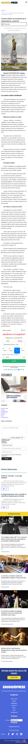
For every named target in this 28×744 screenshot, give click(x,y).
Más (4, 489)
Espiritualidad (4, 411)
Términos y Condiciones (21, 742)
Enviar (6, 458)
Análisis (3, 10)
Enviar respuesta (15, 437)
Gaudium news (4, 13)
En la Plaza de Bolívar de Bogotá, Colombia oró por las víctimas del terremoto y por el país (11, 613)
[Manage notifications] (24, 741)
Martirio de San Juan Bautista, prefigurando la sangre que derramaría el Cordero (14, 650)
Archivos (7, 720)
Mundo (2, 414)
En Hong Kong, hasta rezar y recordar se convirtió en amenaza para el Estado (13, 495)
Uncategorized (4, 417)
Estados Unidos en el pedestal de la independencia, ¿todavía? (13, 20)
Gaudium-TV (4, 413)
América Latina (4, 408)
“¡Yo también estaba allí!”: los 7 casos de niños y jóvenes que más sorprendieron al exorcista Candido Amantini (14, 539)
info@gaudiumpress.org (14, 726)
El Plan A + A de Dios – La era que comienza (11, 477)
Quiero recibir (14, 677)
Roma (2, 416)
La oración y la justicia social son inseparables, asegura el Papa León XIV (13, 577)
